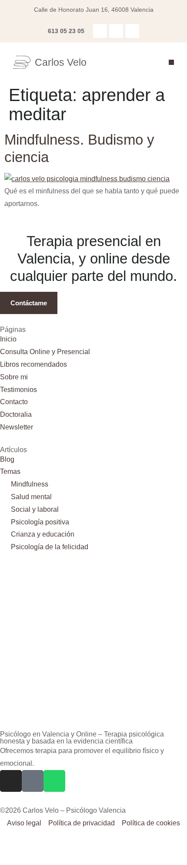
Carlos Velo (61, 62)
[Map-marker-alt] (116, 31)
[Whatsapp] (132, 31)
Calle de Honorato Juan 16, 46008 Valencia (94, 9)
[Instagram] (100, 31)
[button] (171, 62)
